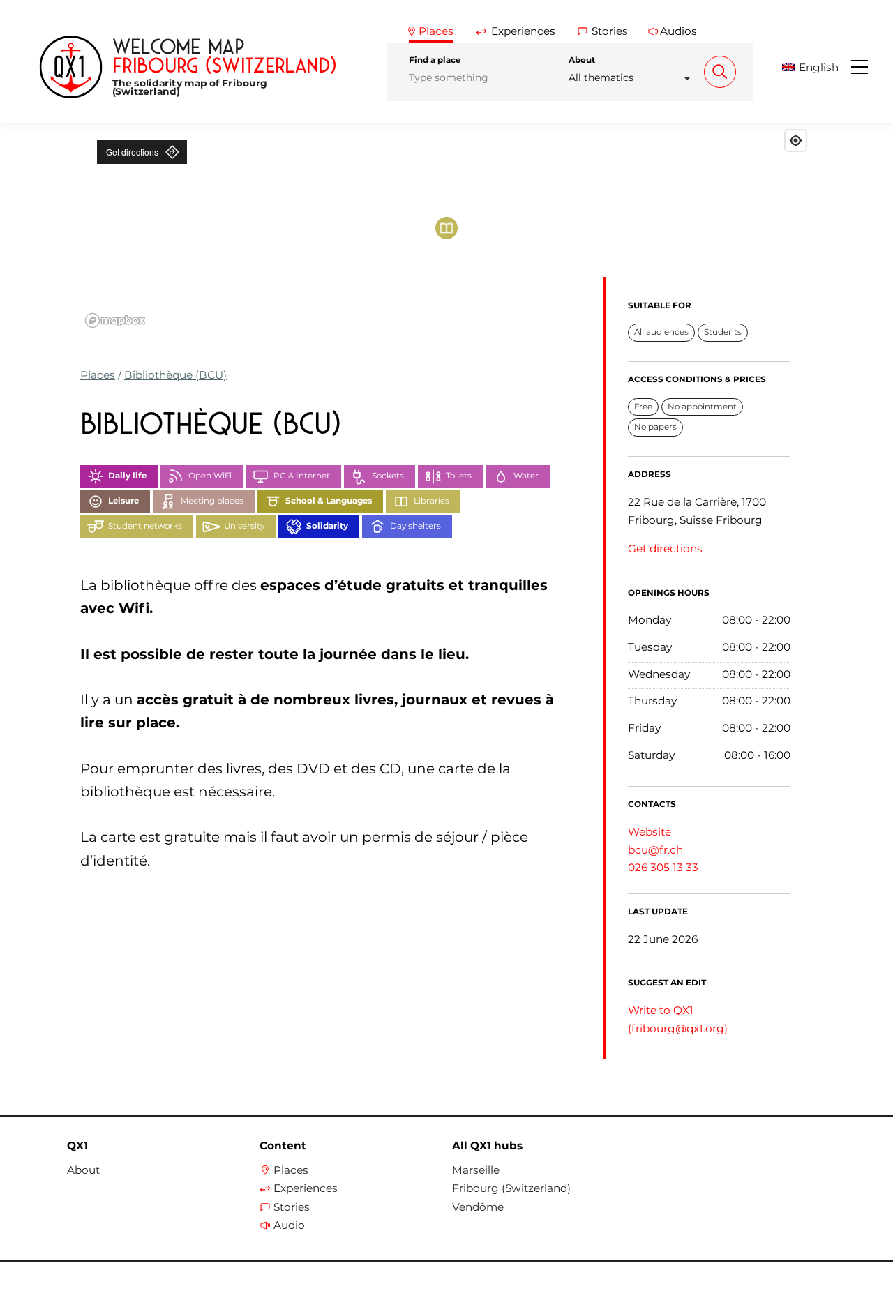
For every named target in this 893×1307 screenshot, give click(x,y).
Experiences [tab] (523, 31)
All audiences (661, 332)
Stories (291, 1207)
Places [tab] (436, 31)
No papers (655, 427)
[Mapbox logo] (115, 320)
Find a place (434, 60)
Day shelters (415, 526)
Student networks (145, 526)
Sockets (388, 476)
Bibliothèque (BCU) (175, 374)
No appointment (702, 406)
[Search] (720, 72)
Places (97, 374)
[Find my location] (796, 140)
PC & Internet (301, 476)
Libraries (431, 501)
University (244, 526)
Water (526, 476)
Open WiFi (210, 476)
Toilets (459, 476)
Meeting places (212, 501)
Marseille (476, 1170)
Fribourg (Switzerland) (511, 1188)
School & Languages (328, 501)
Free (643, 406)
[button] (815, 67)
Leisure (123, 501)
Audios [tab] (678, 31)
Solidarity (327, 526)
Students (723, 332)
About (582, 60)
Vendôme (478, 1207)
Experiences (305, 1188)
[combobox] (633, 78)
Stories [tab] (610, 31)
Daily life (127, 476)
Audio (289, 1225)
